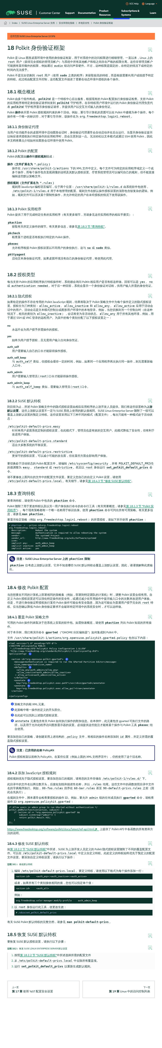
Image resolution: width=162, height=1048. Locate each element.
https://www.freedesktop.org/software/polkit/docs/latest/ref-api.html (50, 829)
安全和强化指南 (66, 23)
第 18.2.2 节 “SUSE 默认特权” (28, 849)
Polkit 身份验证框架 (103, 23)
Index (15, 23)
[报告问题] (150, 50)
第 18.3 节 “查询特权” (91, 226)
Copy (150, 525)
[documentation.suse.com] (6, 23)
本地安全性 (83, 23)
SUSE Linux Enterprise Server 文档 (38, 23)
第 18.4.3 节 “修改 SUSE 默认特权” (109, 481)
